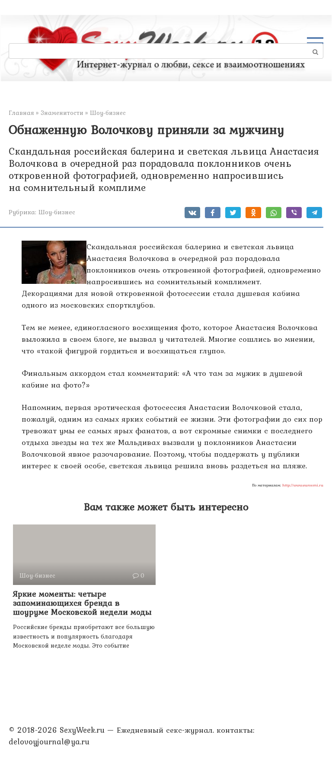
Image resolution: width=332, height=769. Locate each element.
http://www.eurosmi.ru (302, 485)
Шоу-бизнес (56, 212)
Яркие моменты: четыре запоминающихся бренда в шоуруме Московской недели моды (82, 603)
